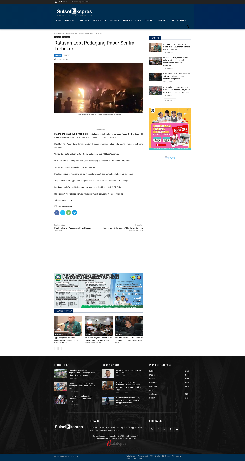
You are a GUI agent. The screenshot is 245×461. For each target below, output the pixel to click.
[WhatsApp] (68, 212)
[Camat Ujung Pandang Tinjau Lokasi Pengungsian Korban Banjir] (60, 399)
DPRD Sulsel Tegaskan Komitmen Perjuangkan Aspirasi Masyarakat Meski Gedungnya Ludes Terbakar (176, 89)
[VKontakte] (176, 429)
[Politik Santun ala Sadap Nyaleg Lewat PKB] (108, 373)
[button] (188, 26)
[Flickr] (164, 429)
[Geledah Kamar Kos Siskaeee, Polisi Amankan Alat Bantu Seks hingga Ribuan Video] (108, 401)
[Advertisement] (98, 255)
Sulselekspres (67, 206)
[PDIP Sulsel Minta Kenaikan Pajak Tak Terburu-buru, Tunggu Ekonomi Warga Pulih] (129, 326)
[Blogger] (151, 429)
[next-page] (60, 348)
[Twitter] (62, 212)
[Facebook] (56, 212)
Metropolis (66, 37)
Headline (63, 33)
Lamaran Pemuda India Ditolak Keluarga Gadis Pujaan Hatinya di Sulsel (82, 385)
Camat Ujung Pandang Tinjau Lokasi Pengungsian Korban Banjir (80, 398)
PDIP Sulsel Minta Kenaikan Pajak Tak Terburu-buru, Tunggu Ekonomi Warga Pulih (129, 340)
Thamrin (66, 56)
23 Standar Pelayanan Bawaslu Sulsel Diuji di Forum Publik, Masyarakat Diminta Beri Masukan (98, 340)
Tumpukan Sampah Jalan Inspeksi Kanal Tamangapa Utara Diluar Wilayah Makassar (82, 372)
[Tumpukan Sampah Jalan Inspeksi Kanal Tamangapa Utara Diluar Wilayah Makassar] (60, 373)
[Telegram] (74, 212)
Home (56, 33)
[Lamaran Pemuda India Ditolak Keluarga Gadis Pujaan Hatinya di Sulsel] (60, 386)
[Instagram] (170, 429)
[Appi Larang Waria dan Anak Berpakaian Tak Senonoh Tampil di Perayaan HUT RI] (68, 326)
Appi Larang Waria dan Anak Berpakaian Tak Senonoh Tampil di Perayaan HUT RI (66, 340)
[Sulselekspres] (56, 206)
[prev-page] (56, 348)
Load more (169, 100)
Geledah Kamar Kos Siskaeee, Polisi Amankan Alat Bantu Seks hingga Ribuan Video (128, 400)
